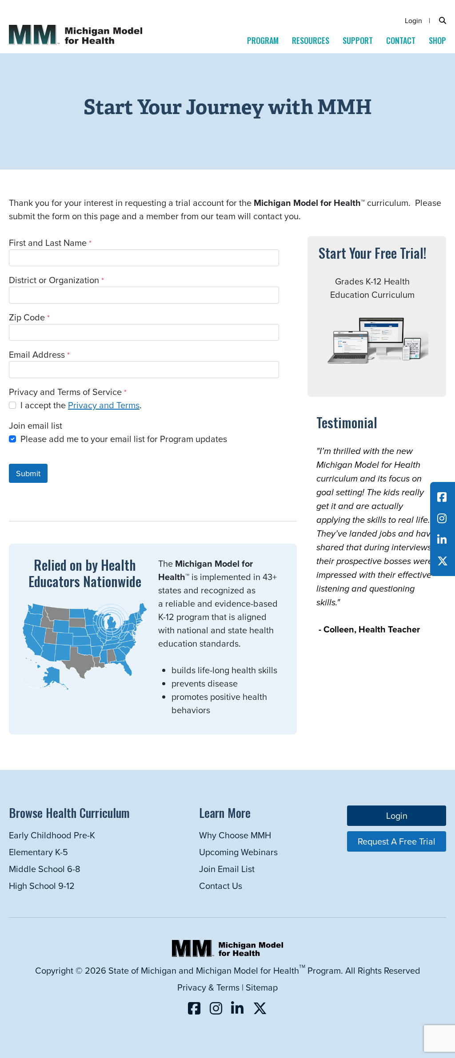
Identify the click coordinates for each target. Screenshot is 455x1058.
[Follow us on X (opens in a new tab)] (442, 560)
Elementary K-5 (38, 851)
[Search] (442, 20)
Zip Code (27, 317)
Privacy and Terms (104, 405)
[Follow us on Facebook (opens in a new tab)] (442, 497)
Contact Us (220, 885)
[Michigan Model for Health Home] (227, 953)
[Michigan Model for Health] (91, 6)
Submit (28, 473)
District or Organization (54, 279)
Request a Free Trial (396, 841)
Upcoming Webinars (238, 851)
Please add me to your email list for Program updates (123, 438)
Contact (400, 40)
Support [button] (358, 40)
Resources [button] (310, 40)
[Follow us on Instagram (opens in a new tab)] (442, 518)
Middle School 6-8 (44, 868)
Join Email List (227, 868)
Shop (437, 40)
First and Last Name (48, 242)
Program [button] (263, 40)
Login (413, 20)
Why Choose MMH (235, 835)
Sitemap (262, 987)
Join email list (35, 425)
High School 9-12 (42, 885)
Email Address (37, 354)
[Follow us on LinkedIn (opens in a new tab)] (442, 539)
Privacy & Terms (208, 987)
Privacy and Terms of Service (65, 391)
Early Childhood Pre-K (52, 835)
